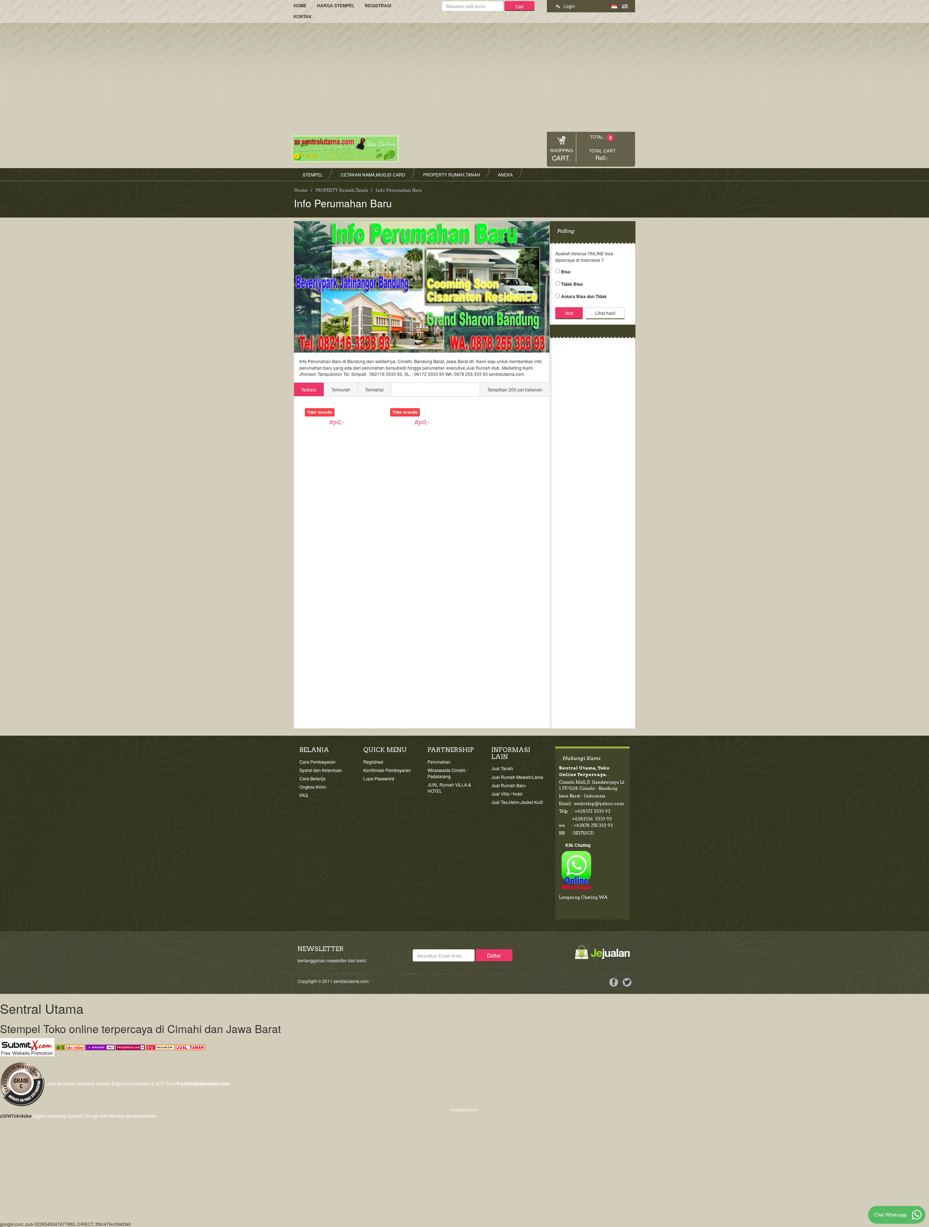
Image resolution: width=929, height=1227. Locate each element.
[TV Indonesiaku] (160, 1046)
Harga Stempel (336, 5)
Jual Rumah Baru (508, 785)
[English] (625, 6)
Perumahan (439, 762)
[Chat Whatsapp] (916, 1214)
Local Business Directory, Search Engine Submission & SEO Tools (110, 1083)
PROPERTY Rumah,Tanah (341, 190)
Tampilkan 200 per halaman (515, 389)
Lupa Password (378, 778)
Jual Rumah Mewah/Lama (517, 777)
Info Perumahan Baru (399, 190)
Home (300, 5)
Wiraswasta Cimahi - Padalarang (447, 773)
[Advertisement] (464, 77)
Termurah (340, 389)
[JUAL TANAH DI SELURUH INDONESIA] (190, 1046)
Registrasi (378, 5)
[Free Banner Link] (100, 1046)
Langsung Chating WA (583, 897)
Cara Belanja (312, 778)
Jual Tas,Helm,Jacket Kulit (517, 802)
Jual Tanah (502, 768)
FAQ (303, 795)
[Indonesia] (614, 6)
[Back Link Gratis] (130, 1046)
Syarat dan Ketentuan (320, 770)
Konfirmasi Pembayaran (387, 770)
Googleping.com (464, 1109)
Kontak (303, 16)
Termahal (374, 389)
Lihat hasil (605, 313)
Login (568, 6)
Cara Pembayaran (317, 762)
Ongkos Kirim (312, 787)
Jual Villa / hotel (507, 794)
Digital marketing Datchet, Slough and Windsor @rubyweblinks (94, 1116)
